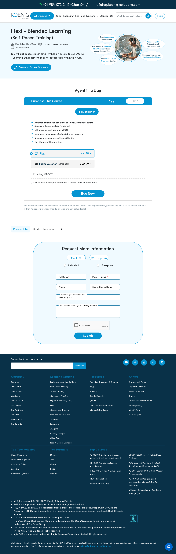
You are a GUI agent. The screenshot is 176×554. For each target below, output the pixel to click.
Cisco (53, 464)
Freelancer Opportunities (140, 401)
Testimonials (17, 419)
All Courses (40, 15)
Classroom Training (59, 396)
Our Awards (16, 424)
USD (134, 101)
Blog (92, 387)
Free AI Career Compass (61, 443)
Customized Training (59, 410)
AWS (52, 459)
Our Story (15, 415)
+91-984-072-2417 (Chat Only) (65, 4)
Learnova (54, 424)
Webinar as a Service (60, 415)
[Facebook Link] (135, 362)
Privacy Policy (135, 405)
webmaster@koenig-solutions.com (95, 546)
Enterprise (107, 265)
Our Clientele (17, 401)
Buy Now (88, 193)
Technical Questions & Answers (104, 382)
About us (15, 382)
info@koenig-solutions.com (119, 4)
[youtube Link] (126, 362)
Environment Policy (137, 382)
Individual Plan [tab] (87, 111)
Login (160, 16)
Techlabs (54, 419)
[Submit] (148, 16)
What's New (134, 410)
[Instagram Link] (144, 362)
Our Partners (17, 410)
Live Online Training (59, 387)
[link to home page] (20, 15)
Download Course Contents (33, 67)
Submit (88, 335)
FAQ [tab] (62, 229)
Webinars (15, 396)
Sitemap (93, 391)
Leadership (16, 387)
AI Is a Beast (55, 438)
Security (15, 469)
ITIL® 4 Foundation (98, 479)
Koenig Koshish (97, 396)
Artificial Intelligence (20, 459)
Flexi (52, 405)
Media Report (135, 415)
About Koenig (64, 15)
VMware (53, 473)
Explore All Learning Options (63, 382)
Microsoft (54, 455)
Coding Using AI (57, 433)
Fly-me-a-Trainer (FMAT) (61, 401)
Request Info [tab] (20, 229)
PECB (52, 469)
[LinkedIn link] (153, 362)
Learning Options (85, 15)
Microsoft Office (19, 464)
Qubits (93, 401)
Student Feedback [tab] (43, 229)
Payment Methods (137, 387)
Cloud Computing (19, 455)
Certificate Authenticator (101, 405)
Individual (73, 265)
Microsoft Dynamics (20, 473)
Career (132, 396)
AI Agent (54, 429)
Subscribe (80, 365)
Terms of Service (136, 391)
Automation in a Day (99, 483)
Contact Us (106, 15)
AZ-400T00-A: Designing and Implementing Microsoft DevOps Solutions (144, 482)
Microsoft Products (99, 410)
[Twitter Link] (162, 362)
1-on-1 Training (57, 391)
